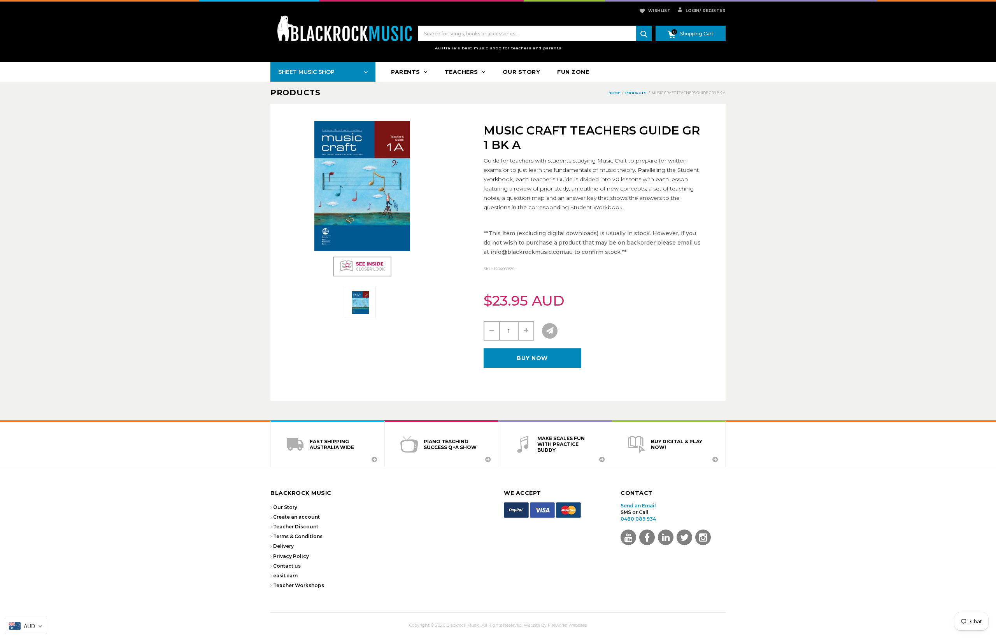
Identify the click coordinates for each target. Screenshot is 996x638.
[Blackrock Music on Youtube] (628, 537)
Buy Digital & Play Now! (676, 444)
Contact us (287, 566)
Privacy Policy (291, 556)
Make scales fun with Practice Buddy (561, 444)
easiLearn (285, 576)
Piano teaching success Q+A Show (450, 444)
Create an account (296, 517)
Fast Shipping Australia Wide (332, 444)
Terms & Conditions (298, 536)
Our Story (285, 507)
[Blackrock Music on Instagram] (703, 537)
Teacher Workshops (298, 585)
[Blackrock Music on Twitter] (665, 537)
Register (713, 10)
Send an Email (638, 506)
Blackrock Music (463, 625)
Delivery (283, 546)
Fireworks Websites (567, 625)
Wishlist (659, 10)
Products (295, 92)
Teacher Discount (295, 527)
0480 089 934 (638, 519)
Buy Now (532, 358)
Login (692, 10)
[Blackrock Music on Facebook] (647, 537)
